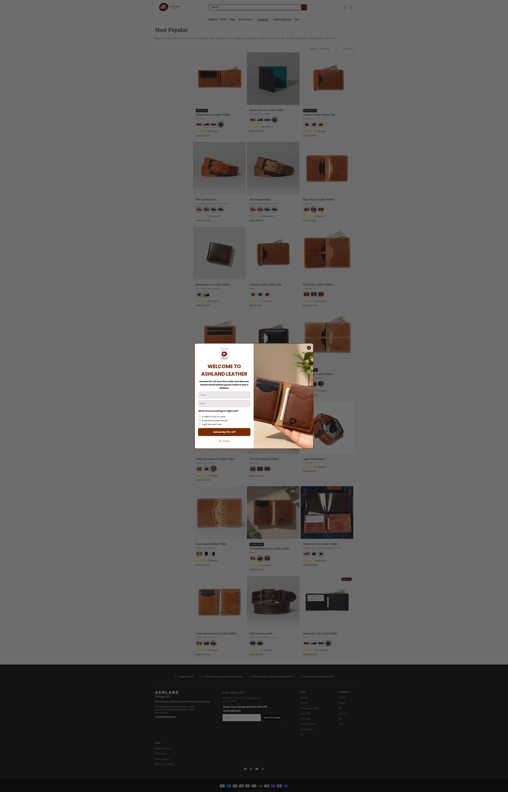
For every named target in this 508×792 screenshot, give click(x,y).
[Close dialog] (309, 348)
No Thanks (224, 441)
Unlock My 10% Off (224, 432)
